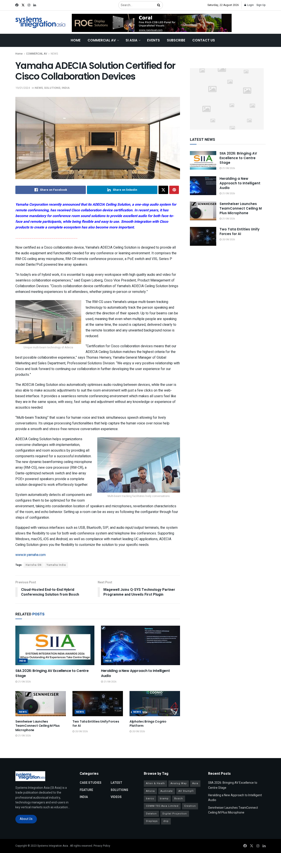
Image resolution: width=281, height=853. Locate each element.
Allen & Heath (155, 783)
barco (150, 798)
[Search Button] (159, 5)
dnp (166, 821)
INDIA (66, 88)
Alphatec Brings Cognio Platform (148, 723)
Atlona (150, 791)
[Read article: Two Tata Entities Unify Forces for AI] (97, 703)
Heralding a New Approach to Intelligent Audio (135, 673)
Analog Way (179, 783)
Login (250, 5)
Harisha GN (33, 565)
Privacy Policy (102, 846)
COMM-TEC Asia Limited (162, 806)
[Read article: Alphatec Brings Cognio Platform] (155, 703)
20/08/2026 (81, 731)
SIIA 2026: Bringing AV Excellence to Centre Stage (51, 673)
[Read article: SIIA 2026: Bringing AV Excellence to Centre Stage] (54, 645)
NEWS (54, 54)
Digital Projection (174, 814)
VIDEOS (116, 797)
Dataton (151, 814)
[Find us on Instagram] (29, 5)
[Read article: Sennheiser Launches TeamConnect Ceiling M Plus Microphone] (40, 703)
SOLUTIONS (52, 88)
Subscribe (176, 40)
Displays (152, 821)
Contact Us (203, 40)
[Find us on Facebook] (16, 5)
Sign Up (261, 5)
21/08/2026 (24, 682)
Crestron (190, 806)
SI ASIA (131, 40)
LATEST (116, 782)
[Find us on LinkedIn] (34, 5)
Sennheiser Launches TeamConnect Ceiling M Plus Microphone (37, 725)
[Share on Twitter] (163, 190)
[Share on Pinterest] (174, 190)
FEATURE (86, 790)
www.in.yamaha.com (30, 554)
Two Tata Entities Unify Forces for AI (95, 723)
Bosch (178, 798)
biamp (164, 798)
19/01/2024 (22, 88)
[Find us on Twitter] (23, 5)
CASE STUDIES (90, 782)
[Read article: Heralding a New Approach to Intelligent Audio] (140, 645)
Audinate (166, 791)
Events (153, 40)
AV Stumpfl (186, 791)
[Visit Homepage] (40, 22)
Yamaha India (56, 565)
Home (76, 40)
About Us (26, 819)
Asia (195, 783)
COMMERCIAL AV (102, 40)
